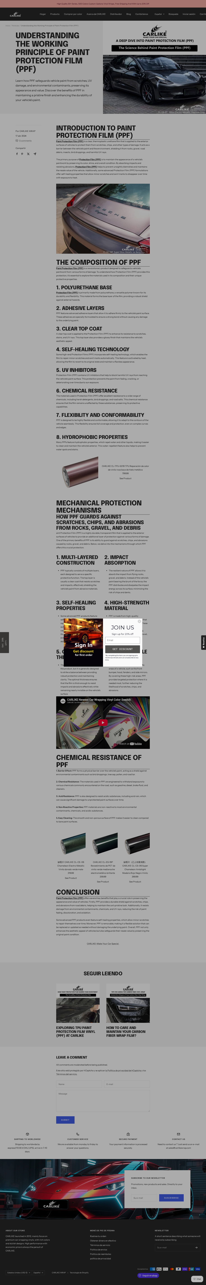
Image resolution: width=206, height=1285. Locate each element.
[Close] (139, 621)
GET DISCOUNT (123, 649)
